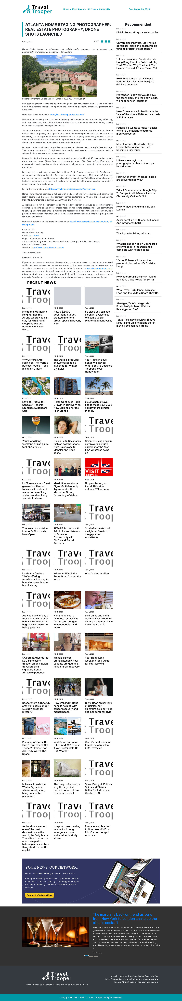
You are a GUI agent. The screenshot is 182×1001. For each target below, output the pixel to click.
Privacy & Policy (80, 984)
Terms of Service (62, 984)
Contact (48, 984)
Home (66, 9)
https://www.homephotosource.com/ (67, 114)
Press (28, 984)
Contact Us (104, 9)
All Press (92, 9)
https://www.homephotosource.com (48, 247)
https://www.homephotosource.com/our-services (72, 189)
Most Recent (78, 9)
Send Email (33, 235)
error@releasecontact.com (99, 268)
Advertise (37, 984)
